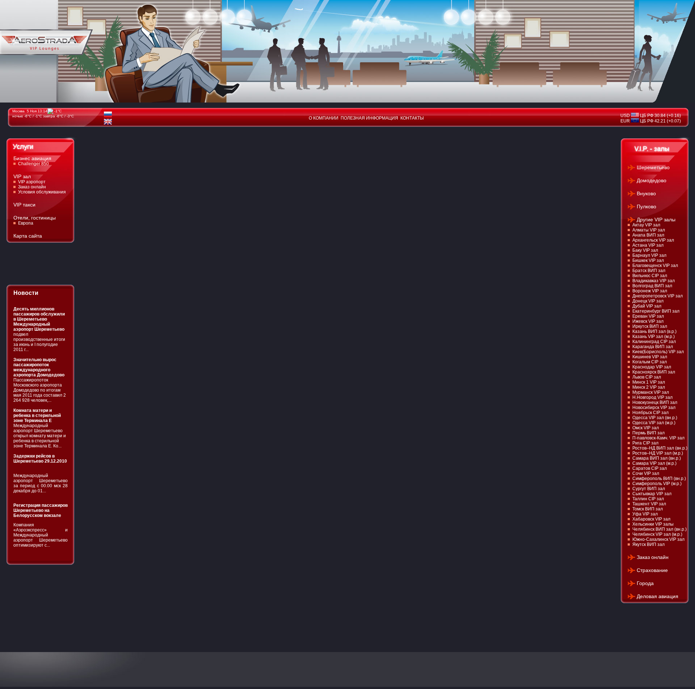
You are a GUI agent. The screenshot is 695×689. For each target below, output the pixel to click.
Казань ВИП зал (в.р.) (654, 331)
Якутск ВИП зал (648, 544)
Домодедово (651, 180)
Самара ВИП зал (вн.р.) (656, 458)
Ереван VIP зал (648, 316)
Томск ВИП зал (647, 508)
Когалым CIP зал (649, 361)
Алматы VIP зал (648, 230)
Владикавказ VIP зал (653, 280)
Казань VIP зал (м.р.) (653, 336)
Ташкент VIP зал (649, 503)
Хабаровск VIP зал (651, 519)
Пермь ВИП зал (648, 432)
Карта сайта (27, 236)
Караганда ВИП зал (652, 346)
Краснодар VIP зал (651, 366)
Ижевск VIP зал (648, 321)
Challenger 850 (33, 163)
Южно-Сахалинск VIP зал (658, 539)
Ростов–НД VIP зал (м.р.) (657, 453)
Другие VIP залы (656, 219)
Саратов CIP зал (649, 468)
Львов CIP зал (646, 377)
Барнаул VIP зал (649, 255)
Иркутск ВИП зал (649, 326)
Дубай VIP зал (646, 306)
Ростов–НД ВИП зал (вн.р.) (659, 448)
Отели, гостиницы (34, 218)
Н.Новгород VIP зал (652, 397)
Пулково (646, 206)
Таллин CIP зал (648, 498)
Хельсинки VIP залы (653, 524)
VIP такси (24, 205)
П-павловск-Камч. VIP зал (658, 437)
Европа (25, 223)
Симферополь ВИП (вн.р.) (659, 478)
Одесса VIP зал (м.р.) (653, 422)
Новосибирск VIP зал (653, 407)
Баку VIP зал (645, 250)
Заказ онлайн (32, 186)
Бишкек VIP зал (648, 260)
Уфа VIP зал (645, 514)
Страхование (652, 570)
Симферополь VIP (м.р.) (657, 483)
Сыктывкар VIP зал (651, 493)
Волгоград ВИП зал (652, 285)
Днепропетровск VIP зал (657, 295)
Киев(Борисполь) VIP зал (658, 351)
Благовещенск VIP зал (655, 265)
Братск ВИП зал (648, 270)
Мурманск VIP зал (650, 392)
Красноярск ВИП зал (653, 372)
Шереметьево (653, 167)
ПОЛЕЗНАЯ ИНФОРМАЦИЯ (369, 118)
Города (645, 583)
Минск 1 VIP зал (648, 382)
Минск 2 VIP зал (648, 387)
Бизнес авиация (32, 158)
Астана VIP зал (648, 245)
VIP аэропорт (32, 181)
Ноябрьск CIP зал (650, 412)
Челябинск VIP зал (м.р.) (657, 534)
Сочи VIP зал (645, 473)
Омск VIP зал (645, 427)
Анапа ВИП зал (648, 235)
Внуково (646, 193)
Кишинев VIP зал (649, 356)
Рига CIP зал (645, 443)
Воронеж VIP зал (649, 290)
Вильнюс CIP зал (649, 275)
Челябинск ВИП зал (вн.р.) (659, 529)
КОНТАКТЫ (412, 118)
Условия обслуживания (42, 192)
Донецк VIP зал (648, 301)
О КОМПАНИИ (323, 118)
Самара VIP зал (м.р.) (654, 463)
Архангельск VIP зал (653, 240)
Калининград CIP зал (654, 341)
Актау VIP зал (646, 224)
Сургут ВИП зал (648, 488)
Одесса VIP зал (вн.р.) (654, 417)
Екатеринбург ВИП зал (655, 311)
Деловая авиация (657, 596)
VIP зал (22, 176)
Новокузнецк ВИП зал (654, 402)
